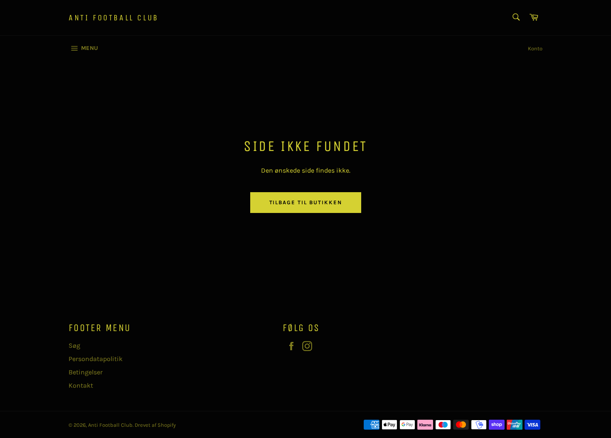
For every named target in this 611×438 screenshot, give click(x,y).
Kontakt (81, 385)
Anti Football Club (114, 17)
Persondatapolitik (96, 359)
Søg (74, 345)
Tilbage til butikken (305, 202)
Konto (535, 48)
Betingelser (86, 372)
